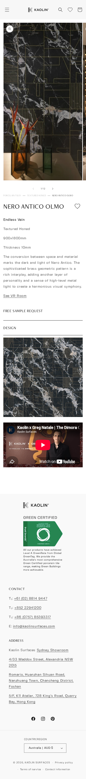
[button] (7, 10)
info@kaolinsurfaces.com (34, 626)
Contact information (57, 769)
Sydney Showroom (53, 650)
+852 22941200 (27, 607)
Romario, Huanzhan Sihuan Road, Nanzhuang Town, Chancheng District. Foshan (41, 680)
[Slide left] (33, 189)
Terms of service (30, 769)
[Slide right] (53, 189)
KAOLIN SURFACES (37, 763)
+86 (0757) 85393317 (32, 617)
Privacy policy (64, 763)
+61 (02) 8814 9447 (30, 598)
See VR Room (15, 296)
